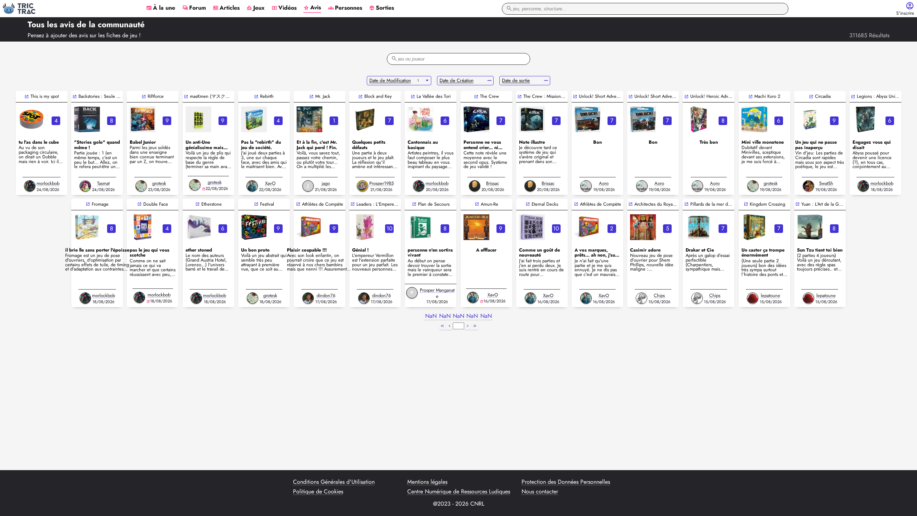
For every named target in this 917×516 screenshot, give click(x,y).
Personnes (345, 8)
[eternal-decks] (532, 227)
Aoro (604, 183)
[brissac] (474, 186)
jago (326, 183)
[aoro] (586, 186)
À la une (160, 8)
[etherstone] (198, 227)
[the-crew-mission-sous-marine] (532, 119)
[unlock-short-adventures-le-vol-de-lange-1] (643, 119)
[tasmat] (85, 186)
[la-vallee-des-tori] (420, 119)
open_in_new (26, 96)
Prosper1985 (381, 183)
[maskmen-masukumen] (198, 119)
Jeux (255, 8)
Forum (194, 8)
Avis (312, 7)
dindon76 (326, 295)
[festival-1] (254, 227)
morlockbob (48, 183)
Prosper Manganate (437, 293)
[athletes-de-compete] (309, 227)
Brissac (492, 183)
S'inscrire (905, 13)
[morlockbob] (29, 186)
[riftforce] (142, 119)
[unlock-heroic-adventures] (698, 119)
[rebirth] (254, 119)
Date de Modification (390, 80)
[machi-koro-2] (754, 119)
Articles (226, 8)
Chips (659, 295)
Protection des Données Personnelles (566, 482)
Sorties (381, 8)
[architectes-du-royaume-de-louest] (643, 227)
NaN (431, 316)
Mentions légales (427, 482)
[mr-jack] (309, 119)
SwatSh (826, 183)
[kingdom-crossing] (754, 227)
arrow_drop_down (427, 80)
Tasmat (103, 183)
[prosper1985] (362, 186)
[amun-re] (476, 227)
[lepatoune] (752, 298)
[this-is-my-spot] (31, 119)
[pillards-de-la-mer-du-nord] (698, 227)
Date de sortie (516, 80)
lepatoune (770, 295)
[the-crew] (476, 119)
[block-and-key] (365, 119)
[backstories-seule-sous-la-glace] (87, 119)
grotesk (159, 183)
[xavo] (252, 186)
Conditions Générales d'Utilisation (334, 482)
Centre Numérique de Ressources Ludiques (458, 491)
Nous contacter (540, 491)
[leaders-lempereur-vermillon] (365, 227)
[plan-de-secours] (420, 227)
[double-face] (142, 227)
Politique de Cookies (318, 491)
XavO (270, 183)
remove (489, 80)
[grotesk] (141, 186)
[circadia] (810, 119)
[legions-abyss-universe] (865, 119)
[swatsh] (808, 186)
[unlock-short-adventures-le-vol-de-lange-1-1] (587, 119)
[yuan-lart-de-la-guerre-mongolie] (810, 227)
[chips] (641, 298)
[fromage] (87, 227)
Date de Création (457, 80)
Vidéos (284, 8)
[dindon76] (308, 298)
